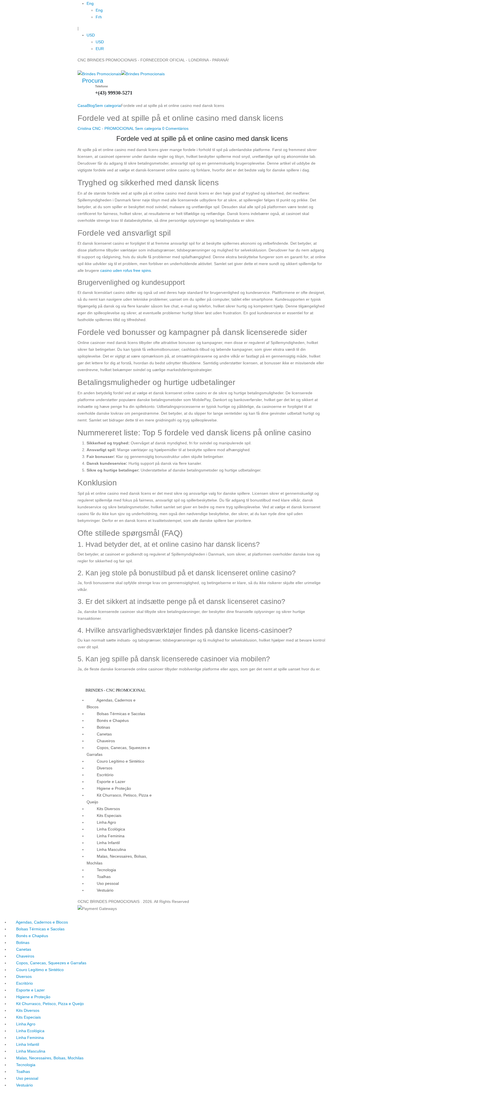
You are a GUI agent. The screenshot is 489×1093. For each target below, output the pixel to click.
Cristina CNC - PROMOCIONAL (106, 128)
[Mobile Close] (1, 915)
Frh (99, 17)
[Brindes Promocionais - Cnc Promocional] (121, 73)
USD (91, 35)
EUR (100, 48)
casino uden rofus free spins (125, 270)
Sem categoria (148, 128)
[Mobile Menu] (79, 66)
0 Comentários (175, 128)
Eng (90, 3)
